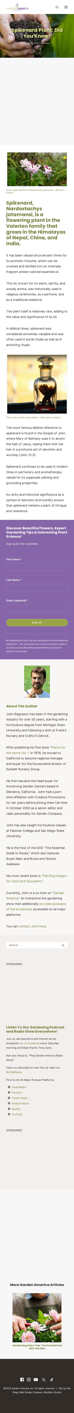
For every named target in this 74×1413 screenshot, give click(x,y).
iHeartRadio (19, 1087)
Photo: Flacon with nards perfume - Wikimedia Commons (33, 417)
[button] (66, 7)
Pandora (17, 1092)
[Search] (55, 7)
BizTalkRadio (14, 1072)
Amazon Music (20, 1103)
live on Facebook (29, 1043)
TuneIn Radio (20, 1098)
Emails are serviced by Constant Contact (47, 651)
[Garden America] (17, 7)
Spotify (16, 1109)
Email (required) (17, 600)
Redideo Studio (52, 1392)
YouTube (17, 1114)
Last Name (14, 580)
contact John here (32, 926)
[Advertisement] (37, 101)
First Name (14, 559)
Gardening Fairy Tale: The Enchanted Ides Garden (37, 1347)
